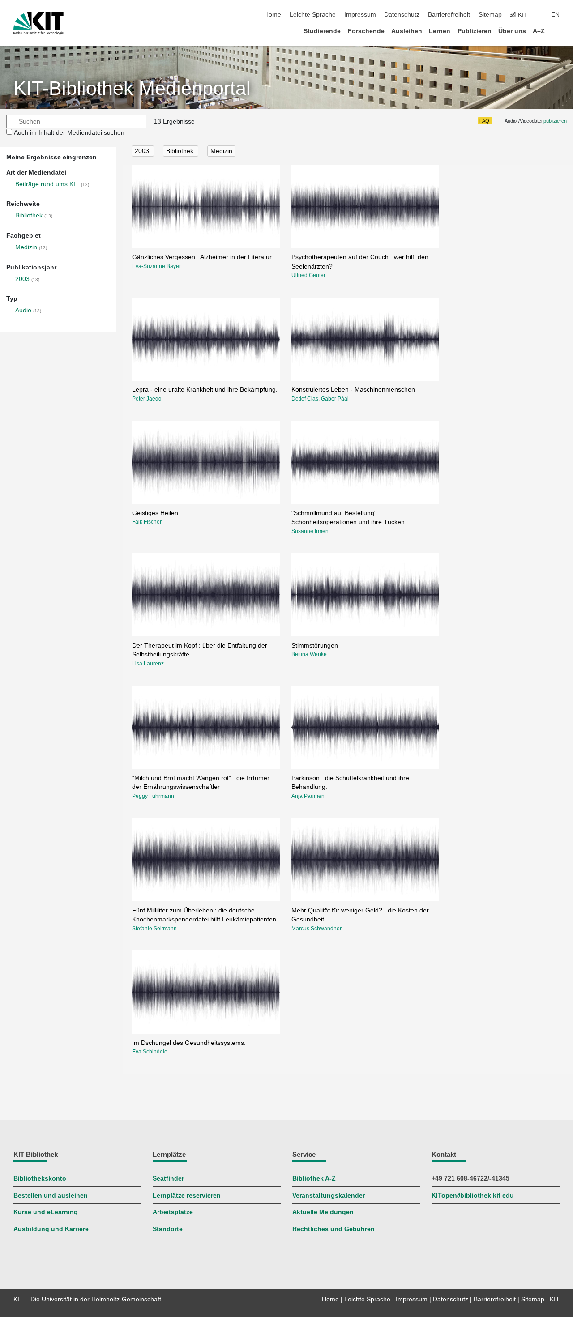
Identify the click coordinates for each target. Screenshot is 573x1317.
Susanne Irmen (310, 531)
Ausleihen (406, 31)
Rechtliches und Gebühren (333, 1229)
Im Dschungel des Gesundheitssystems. (189, 1043)
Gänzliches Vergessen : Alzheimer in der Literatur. (202, 257)
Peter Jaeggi (147, 399)
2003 (22, 279)
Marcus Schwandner (316, 928)
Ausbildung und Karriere (51, 1229)
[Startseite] (557, 30)
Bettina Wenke (309, 654)
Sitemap (490, 14)
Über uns (512, 31)
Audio (23, 310)
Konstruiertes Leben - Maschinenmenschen (353, 389)
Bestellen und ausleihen (50, 1195)
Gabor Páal (335, 399)
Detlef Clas (304, 399)
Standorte (168, 1229)
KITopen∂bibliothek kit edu (473, 1195)
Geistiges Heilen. (156, 513)
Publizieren (475, 31)
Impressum (360, 14)
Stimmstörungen (314, 645)
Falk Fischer (147, 522)
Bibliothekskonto (39, 1178)
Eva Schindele (149, 1051)
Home (272, 14)
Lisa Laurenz (148, 664)
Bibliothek (29, 215)
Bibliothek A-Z (314, 1178)
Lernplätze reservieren (187, 1195)
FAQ (484, 121)
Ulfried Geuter (308, 275)
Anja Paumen (308, 796)
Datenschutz (401, 14)
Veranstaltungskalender (328, 1195)
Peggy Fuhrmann (153, 796)
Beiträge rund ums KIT (47, 184)
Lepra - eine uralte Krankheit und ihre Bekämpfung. (205, 389)
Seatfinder (168, 1178)
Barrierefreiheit (449, 14)
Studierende (322, 31)
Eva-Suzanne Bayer (156, 266)
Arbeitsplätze (173, 1212)
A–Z (539, 31)
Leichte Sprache (313, 14)
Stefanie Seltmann (154, 928)
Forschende (366, 31)
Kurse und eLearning (45, 1212)
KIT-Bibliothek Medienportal (132, 88)
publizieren (555, 121)
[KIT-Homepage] (38, 23)
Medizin (26, 247)
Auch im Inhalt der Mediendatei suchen (69, 132)
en (555, 14)
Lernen (439, 31)
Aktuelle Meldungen (323, 1212)
